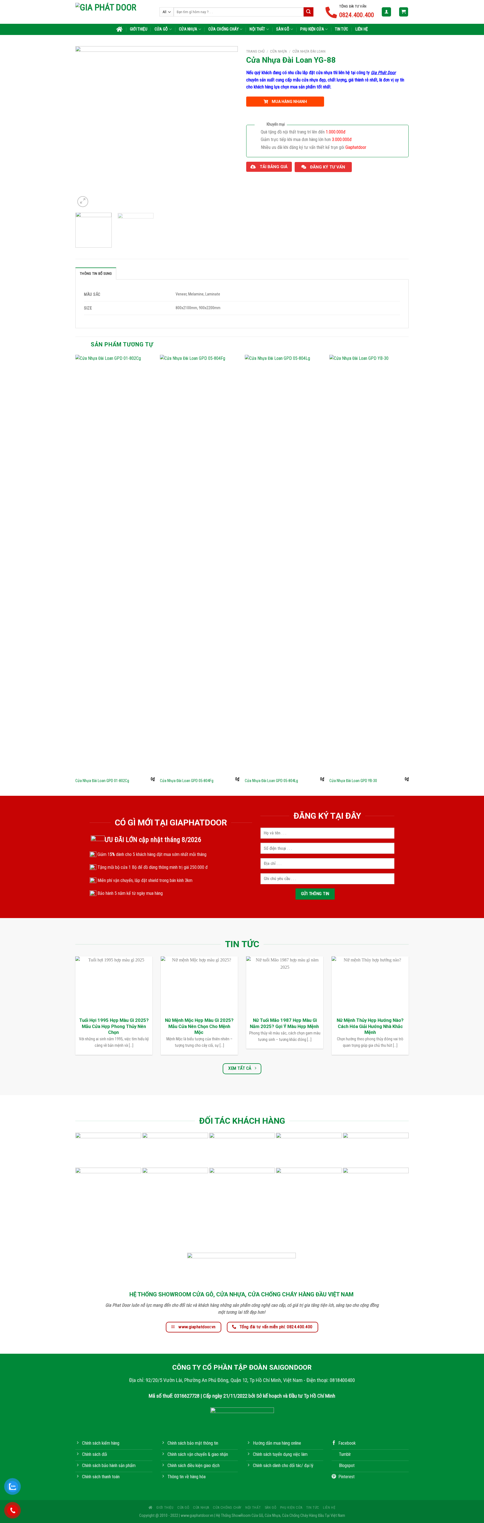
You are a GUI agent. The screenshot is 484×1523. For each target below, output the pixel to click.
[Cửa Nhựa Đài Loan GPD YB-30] (369, 565)
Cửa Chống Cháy (223, 29)
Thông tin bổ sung (96, 273)
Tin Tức (341, 29)
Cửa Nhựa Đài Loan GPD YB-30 (353, 780)
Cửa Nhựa (188, 29)
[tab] (95, 273)
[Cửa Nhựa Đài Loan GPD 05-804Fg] (199, 565)
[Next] (227, 127)
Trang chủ (255, 51)
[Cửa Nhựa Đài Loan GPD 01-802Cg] (115, 565)
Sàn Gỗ (282, 29)
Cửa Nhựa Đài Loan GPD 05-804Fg (186, 780)
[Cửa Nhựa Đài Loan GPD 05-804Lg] (284, 565)
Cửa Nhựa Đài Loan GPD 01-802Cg (102, 780)
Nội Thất (257, 29)
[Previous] (86, 127)
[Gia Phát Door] (113, 11)
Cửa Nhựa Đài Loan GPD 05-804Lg (271, 780)
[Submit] (308, 12)
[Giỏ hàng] (403, 12)
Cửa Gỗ (161, 29)
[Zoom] (82, 201)
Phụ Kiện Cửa (312, 29)
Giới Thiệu (138, 29)
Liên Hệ (361, 29)
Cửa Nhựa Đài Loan (308, 51)
